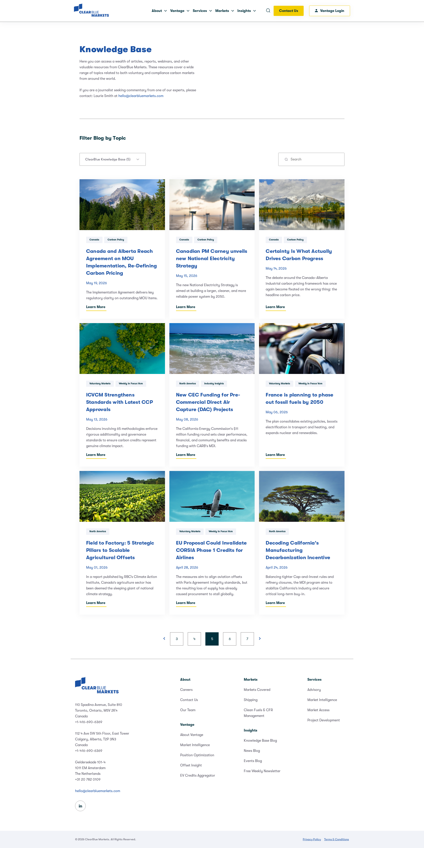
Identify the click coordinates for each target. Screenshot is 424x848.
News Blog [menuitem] (252, 751)
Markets (222, 11)
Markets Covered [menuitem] (257, 690)
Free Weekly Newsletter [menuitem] (262, 771)
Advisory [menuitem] (314, 690)
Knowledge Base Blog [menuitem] (260, 741)
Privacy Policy (312, 839)
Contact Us (288, 11)
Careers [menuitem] (186, 690)
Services (200, 11)
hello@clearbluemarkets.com (140, 96)
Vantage (177, 11)
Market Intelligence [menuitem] (195, 745)
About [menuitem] (185, 680)
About (157, 11)
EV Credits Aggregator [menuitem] (197, 775)
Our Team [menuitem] (187, 710)
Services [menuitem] (314, 680)
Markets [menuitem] (250, 680)
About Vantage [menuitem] (191, 735)
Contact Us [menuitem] (189, 700)
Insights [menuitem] (250, 730)
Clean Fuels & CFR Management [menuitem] (258, 713)
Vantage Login (332, 11)
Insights (244, 11)
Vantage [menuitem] (187, 725)
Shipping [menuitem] (250, 700)
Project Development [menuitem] (323, 720)
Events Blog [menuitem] (253, 761)
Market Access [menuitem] (318, 710)
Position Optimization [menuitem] (197, 755)
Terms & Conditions (336, 839)
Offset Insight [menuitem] (191, 765)
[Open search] (268, 10)
